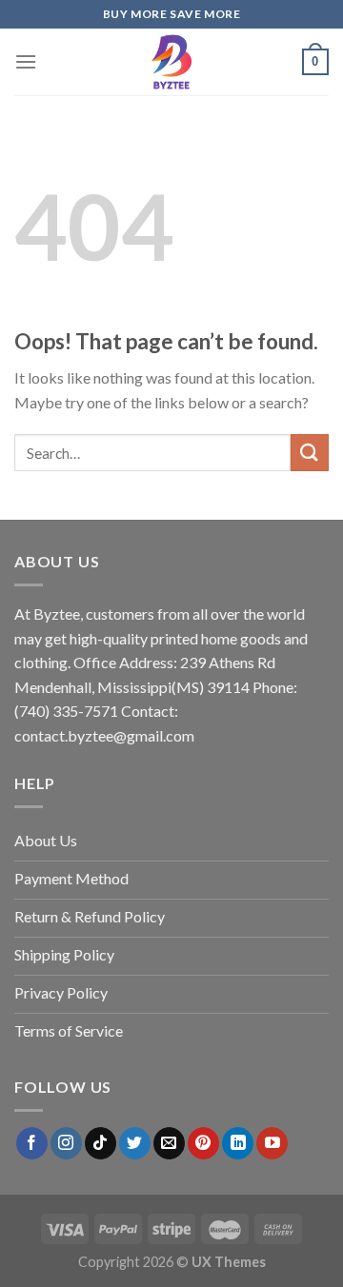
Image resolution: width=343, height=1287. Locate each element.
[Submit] (310, 452)
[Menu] (25, 61)
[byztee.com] (171, 62)
